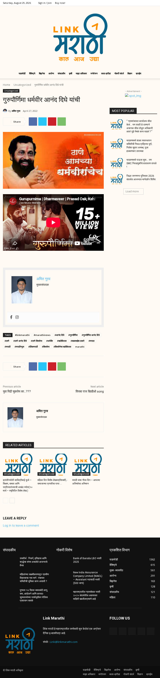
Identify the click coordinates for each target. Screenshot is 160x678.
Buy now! (60, 2)
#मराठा (91, 340)
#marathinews (42, 335)
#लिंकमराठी (33, 346)
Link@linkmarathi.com (64, 642)
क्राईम (138, 73)
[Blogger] (113, 631)
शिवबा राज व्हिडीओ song (90, 391)
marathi (79, 346)
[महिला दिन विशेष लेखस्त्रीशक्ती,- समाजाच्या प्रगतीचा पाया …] (53, 465)
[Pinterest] (52, 121)
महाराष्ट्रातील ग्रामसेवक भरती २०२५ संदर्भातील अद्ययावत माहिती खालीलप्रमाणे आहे (86, 595)
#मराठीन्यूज (19, 346)
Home (6, 85)
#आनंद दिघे (59, 335)
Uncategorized (22, 85)
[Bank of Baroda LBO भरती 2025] (63, 562)
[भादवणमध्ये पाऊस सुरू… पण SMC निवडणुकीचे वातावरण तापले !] (117, 163)
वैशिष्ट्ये (32, 73)
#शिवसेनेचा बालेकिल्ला (62, 346)
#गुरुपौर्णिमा (73, 335)
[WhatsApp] (62, 121)
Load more (132, 191)
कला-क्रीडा (106, 73)
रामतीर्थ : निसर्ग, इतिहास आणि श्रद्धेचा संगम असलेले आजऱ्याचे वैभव (33, 562)
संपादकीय (61, 73)
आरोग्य (51, 73)
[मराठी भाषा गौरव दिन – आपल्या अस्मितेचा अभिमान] (88, 465)
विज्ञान (130, 73)
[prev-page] (5, 500)
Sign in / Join (45, 2)
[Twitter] (140, 3)
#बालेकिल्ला (61, 340)
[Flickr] (132, 631)
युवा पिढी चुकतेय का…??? (17, 391)
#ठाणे (7, 340)
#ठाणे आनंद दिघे (20, 340)
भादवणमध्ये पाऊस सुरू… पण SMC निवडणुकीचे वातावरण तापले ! (141, 163)
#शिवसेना (45, 346)
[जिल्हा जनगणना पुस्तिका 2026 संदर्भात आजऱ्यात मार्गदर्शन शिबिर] (117, 179)
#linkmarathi (22, 335)
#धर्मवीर (49, 340)
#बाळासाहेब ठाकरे (77, 340)
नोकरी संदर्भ (119, 73)
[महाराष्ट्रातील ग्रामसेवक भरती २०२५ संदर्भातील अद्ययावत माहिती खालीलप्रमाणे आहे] (63, 595)
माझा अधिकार (81, 73)
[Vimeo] (147, 3)
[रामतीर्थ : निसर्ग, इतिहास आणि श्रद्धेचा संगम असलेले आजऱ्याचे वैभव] (10, 562)
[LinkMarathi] (80, 37)
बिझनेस (42, 73)
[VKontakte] (150, 631)
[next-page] (12, 500)
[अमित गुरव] (5, 111)
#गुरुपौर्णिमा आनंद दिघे (91, 335)
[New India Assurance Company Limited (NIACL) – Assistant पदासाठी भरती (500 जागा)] (63, 576)
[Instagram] (133, 3)
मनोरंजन (94, 73)
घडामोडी (22, 73)
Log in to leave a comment (21, 525)
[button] (152, 74)
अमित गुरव (16, 110)
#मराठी (7, 346)
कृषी (70, 73)
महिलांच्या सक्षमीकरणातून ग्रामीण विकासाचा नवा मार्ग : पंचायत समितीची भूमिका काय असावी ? (34, 578)
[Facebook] (126, 3)
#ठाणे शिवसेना (36, 340)
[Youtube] (154, 3)
